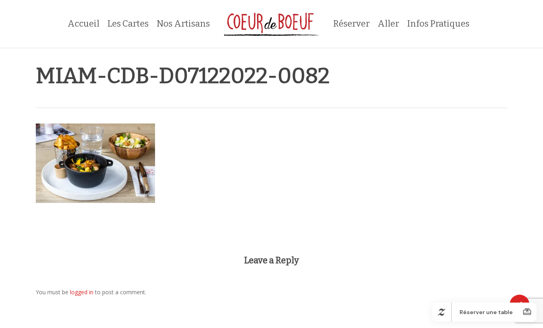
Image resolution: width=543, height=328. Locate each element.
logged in (81, 292)
